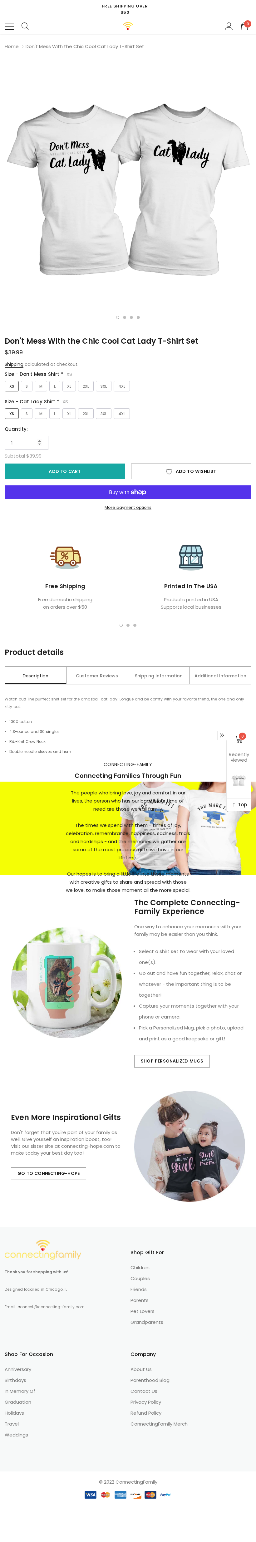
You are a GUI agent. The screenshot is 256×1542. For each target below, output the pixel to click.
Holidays (14, 1413)
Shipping (14, 364)
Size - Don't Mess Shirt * (38, 374)
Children (140, 1267)
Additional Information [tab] (220, 676)
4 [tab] (138, 317)
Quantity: (16, 429)
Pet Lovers (142, 1311)
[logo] (128, 26)
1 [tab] (117, 317)
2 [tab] (124, 317)
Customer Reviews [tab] (97, 676)
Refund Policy (145, 1413)
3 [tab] (131, 317)
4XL (121, 386)
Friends (138, 1289)
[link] (43, 1250)
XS (11, 386)
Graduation (18, 1402)
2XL (86, 386)
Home (12, 46)
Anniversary (18, 1369)
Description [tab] (35, 676)
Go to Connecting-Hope (48, 1173)
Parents (139, 1300)
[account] (229, 26)
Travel (12, 1424)
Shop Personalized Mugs (172, 1061)
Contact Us (143, 1391)
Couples (140, 1278)
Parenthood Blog (150, 1380)
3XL (104, 386)
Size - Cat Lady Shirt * (36, 401)
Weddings (16, 1435)
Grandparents (146, 1322)
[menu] (9, 26)
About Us (141, 1369)
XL (69, 386)
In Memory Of (20, 1391)
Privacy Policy (145, 1402)
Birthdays (15, 1380)
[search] (25, 26)
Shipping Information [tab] (159, 676)
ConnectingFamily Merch (159, 1424)
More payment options (128, 507)
